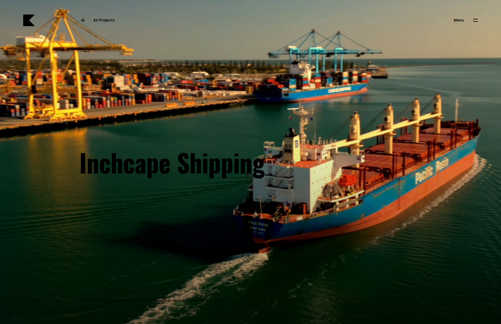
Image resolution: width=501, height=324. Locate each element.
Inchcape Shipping (174, 161)
